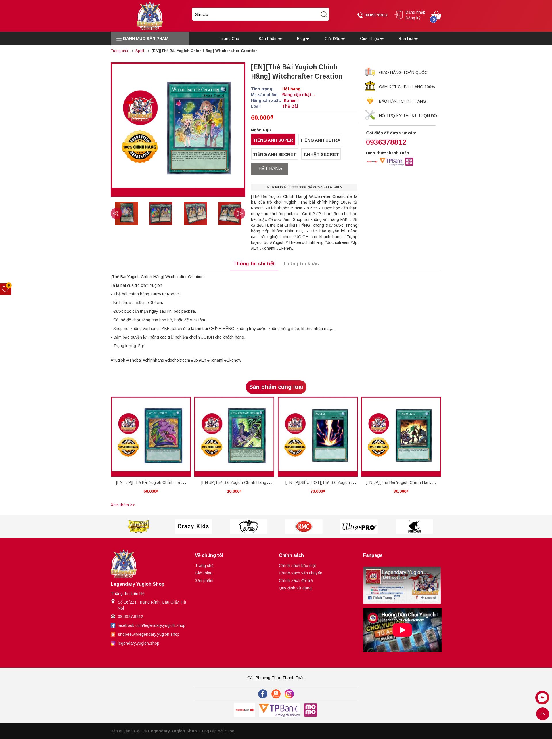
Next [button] (239, 213)
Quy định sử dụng (295, 588)
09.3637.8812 (130, 616)
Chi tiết (140, 438)
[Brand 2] (138, 526)
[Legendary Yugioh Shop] (150, 15)
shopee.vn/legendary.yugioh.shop (149, 634)
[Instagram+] (289, 694)
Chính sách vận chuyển (300, 573)
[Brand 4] (248, 526)
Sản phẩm (204, 580)
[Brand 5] (303, 526)
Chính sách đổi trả (296, 580)
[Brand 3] (193, 526)
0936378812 (375, 14)
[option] (153, 213)
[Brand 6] (359, 526)
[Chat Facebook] (542, 697)
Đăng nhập (415, 12)
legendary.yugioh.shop (138, 643)
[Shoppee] (276, 694)
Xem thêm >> (123, 505)
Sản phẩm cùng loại (276, 387)
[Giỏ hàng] (436, 14)
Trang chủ (204, 565)
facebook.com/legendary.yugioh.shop (151, 625)
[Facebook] (262, 694)
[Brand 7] (414, 526)
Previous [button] (116, 213)
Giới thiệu (203, 573)
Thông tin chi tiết (254, 263)
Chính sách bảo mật (297, 565)
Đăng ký (413, 18)
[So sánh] (157, 436)
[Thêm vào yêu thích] (146, 436)
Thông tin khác (301, 263)
